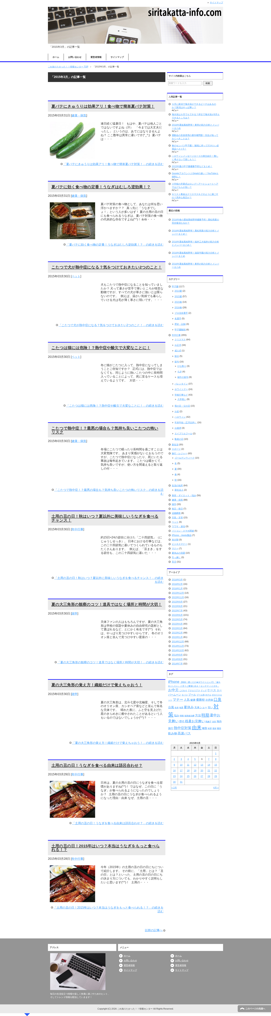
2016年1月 (177, 588)
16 (174, 770)
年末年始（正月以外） (186, 422)
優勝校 (200, 699)
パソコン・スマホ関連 (183, 531)
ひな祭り (181, 366)
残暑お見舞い (195, 721)
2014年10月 (178, 650)
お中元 (173, 690)
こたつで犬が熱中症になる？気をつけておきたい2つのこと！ (106, 267)
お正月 (178, 345)
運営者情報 (96, 57)
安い (210, 707)
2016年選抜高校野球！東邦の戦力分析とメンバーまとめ (195, 265)
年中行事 (77, 529)
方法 (198, 715)
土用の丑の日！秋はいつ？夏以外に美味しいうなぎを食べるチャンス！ (105, 518)
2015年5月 (177, 619)
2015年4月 (177, 624)
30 (174, 782)
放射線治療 (189, 716)
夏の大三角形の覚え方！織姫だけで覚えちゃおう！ (97, 685)
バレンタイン (181, 384)
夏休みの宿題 (178, 553)
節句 (177, 361)
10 (181, 765)
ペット (76, 276)
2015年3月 (177, 628)
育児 (174, 562)
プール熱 (201, 695)
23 (174, 776)
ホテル (208, 695)
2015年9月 (177, 601)
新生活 (175, 444)
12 (195, 765)
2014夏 (178, 291)
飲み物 (172, 733)
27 (202, 776)
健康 (192, 699)
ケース (211, 690)
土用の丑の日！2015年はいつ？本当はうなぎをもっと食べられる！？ (105, 848)
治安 (214, 721)
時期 (205, 715)
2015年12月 (178, 593)
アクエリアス (194, 690)
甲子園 (175, 286)
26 (195, 776)
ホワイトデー (181, 389)
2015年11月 (178, 597)
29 (215, 776)
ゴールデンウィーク (184, 458)
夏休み (189, 707)
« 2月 (174, 787)
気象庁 (208, 721)
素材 (214, 728)
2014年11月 (178, 646)
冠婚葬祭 (176, 513)
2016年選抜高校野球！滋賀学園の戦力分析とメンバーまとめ (195, 254)
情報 (182, 716)
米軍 (210, 728)
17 (181, 770)
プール (192, 694)
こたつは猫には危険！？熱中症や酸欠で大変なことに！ (100, 347)
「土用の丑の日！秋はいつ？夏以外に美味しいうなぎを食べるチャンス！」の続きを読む (109, 579)
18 (188, 770)
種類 (204, 728)
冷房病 (209, 699)
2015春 (178, 302)
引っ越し (176, 557)
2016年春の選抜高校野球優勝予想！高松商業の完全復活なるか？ (195, 221)
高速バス (184, 733)
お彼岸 (178, 428)
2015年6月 (177, 615)
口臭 (217, 699)
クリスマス (180, 339)
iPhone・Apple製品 (182, 535)
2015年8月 (177, 606)
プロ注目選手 (181, 313)
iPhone (173, 682)
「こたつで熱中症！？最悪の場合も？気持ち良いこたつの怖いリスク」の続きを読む (109, 491)
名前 (177, 707)
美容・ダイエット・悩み (184, 495)
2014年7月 (177, 663)
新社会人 (179, 490)
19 (195, 770)
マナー (175, 548)
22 (215, 770)
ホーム (56, 57)
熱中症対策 (182, 728)
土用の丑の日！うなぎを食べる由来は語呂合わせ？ (97, 765)
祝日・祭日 (177, 508)
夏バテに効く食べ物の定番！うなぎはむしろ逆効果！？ (101, 187)
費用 (219, 728)
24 (181, 776)
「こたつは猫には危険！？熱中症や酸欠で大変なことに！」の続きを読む (115, 405)
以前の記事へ (154, 930)
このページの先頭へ (255, 1008)
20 (202, 770)
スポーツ (176, 449)
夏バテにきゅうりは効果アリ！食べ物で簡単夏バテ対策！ (103, 106)
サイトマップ (117, 57)
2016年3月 (177, 579)
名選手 (178, 318)
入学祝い (181, 399)
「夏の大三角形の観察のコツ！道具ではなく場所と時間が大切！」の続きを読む (110, 662)
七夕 (179, 371)
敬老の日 (179, 439)
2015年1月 (177, 637)
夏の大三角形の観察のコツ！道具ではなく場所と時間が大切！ (106, 604)
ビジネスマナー (179, 544)
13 (202, 765)
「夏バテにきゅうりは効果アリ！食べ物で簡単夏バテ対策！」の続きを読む (113, 164)
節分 (177, 356)
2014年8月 (177, 659)
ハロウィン (180, 417)
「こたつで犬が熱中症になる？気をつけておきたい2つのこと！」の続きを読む (111, 325)
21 (209, 770)
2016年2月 (177, 584)
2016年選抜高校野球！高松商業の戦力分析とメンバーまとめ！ (195, 232)
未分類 (175, 539)
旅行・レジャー (179, 453)
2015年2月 (177, 632)
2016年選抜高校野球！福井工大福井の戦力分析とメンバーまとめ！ (195, 243)
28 (209, 776)
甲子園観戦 (180, 329)
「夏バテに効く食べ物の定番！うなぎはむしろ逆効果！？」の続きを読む (115, 244)
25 (188, 776)
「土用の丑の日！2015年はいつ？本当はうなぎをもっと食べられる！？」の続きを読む (109, 909)
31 (181, 782)
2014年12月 (178, 641)
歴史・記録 (180, 324)
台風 (171, 707)
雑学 (74, 613)
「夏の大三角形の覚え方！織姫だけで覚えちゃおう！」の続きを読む (118, 742)
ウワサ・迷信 (178, 526)
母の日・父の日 (182, 406)
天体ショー (200, 707)
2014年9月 (177, 655)
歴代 (181, 721)
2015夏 (178, 296)
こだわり (183, 690)
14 (209, 765)
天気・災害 (177, 517)
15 (215, 765)
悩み (176, 715)
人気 (187, 699)
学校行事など (181, 395)
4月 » (216, 787)
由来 (196, 727)
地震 (181, 707)
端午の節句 (182, 377)
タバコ (185, 695)
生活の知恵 (177, 485)
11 (188, 765)
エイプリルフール (183, 433)
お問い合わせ (74, 57)
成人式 (178, 350)
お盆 (177, 411)
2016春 (178, 307)
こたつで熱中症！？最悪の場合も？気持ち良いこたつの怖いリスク (104, 430)
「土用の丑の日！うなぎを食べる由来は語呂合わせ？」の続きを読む (118, 823)
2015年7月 (177, 610)
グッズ (204, 690)
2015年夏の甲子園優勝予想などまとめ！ (192, 166)
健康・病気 (79, 115)
